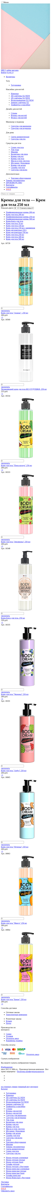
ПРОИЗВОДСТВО (14, 183)
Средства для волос (14, 1138)
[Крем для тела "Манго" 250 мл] (26, 916)
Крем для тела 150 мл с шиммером (20, 228)
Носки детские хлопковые (17, 1158)
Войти (3, 72)
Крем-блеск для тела (14, 221)
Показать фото (7, 208)
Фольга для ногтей (14, 1113)
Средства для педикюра (16, 1118)
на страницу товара (9, 1087)
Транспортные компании (16, 1015)
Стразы (9, 1109)
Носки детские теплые (15, 1160)
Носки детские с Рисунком (17, 1166)
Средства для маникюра (16, 1115)
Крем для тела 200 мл (15, 214)
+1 (2, 317)
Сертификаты (12, 187)
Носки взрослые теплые (16, 1171)
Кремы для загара (13, 1133)
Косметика (10, 77)
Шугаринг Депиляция (15, 1131)
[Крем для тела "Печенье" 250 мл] (26, 840)
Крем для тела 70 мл (14, 223)
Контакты (10, 185)
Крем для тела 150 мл (15, 226)
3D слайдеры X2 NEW (15, 1097)
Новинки (10, 1095)
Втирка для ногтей (14, 1111)
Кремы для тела (12, 1127)
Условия (9, 1036)
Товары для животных (15, 180)
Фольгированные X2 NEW (17, 1102)
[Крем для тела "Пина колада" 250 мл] (26, 458)
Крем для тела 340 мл (15, 237)
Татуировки (11, 1093)
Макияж (9, 1144)
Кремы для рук (12, 1124)
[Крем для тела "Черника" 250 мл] (26, 687)
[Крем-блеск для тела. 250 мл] (26, 611)
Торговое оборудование (16, 1142)
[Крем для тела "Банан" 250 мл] (26, 992)
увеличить (5, 311)
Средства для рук (13, 1153)
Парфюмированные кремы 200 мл (20, 212)
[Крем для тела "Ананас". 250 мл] (26, 306)
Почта (8, 1023)
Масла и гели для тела (15, 1129)
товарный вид (24, 1087)
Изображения (6, 1067)
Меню (6, 2)
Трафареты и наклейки (15, 1106)
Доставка (5, 1182)
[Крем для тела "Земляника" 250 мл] (26, 535)
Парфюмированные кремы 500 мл (20, 219)
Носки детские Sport (14, 1162)
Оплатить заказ (12, 1038)
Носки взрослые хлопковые (17, 1169)
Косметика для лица (14, 1122)
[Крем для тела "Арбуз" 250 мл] (26, 763)
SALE (8, 1140)
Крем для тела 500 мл (15, 239)
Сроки (8, 1034)
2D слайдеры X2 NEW (15, 1100)
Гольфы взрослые (13, 1175)
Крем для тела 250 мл (15, 235)
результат (34, 1087)
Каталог (4, 1089)
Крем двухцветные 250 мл (17, 232)
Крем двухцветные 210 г (16, 230)
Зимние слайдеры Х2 (15, 1104)
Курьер (9, 1021)
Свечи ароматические (15, 1149)
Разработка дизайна (14, 1041)
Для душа (10, 1120)
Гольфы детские (12, 1164)
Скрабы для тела (13, 1135)
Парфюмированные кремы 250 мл (20, 217)
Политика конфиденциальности (30, 1071)
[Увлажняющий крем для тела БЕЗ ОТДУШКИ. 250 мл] (26, 382)
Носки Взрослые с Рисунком (18, 1178)
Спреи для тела (12, 1151)
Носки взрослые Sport (15, 1173)
